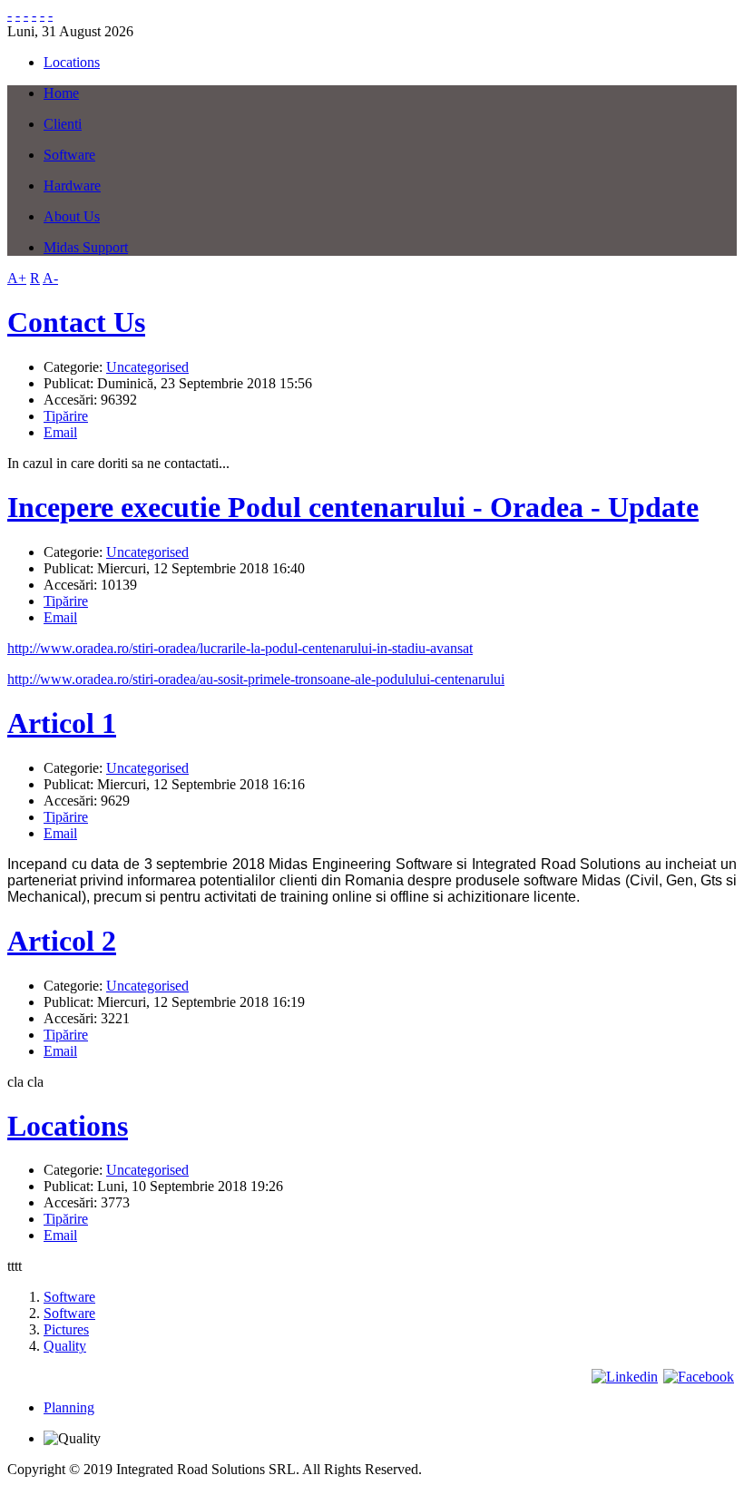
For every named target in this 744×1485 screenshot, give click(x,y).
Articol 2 (61, 940)
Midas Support (86, 247)
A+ (16, 278)
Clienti (63, 124)
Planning (69, 1407)
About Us (72, 216)
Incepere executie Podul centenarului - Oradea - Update (353, 507)
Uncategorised (147, 367)
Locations (67, 1125)
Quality (65, 1345)
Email (60, 432)
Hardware (72, 185)
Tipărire (66, 416)
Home (61, 93)
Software (69, 154)
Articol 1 (61, 723)
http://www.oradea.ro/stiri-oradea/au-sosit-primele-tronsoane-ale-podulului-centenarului (255, 679)
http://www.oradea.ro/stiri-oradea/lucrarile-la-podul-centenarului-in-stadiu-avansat (240, 648)
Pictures (66, 1329)
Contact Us (76, 322)
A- (50, 278)
